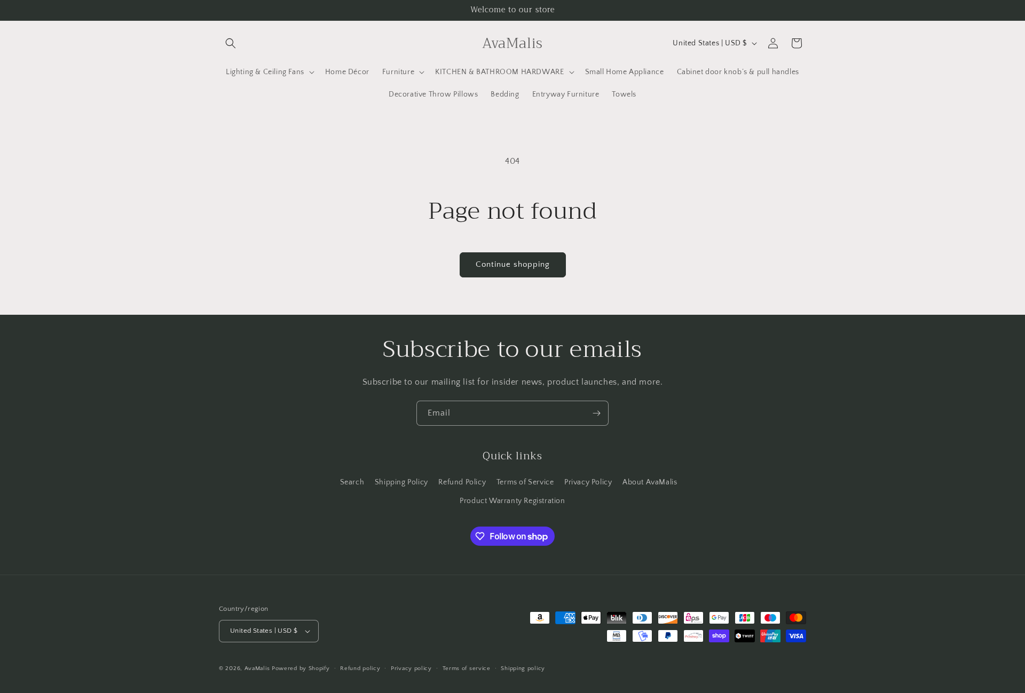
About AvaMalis (649, 482)
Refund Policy (462, 482)
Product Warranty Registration (512, 501)
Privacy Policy (588, 482)
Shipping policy (523, 668)
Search (352, 482)
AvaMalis (257, 668)
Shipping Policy (401, 482)
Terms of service (467, 668)
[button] (230, 43)
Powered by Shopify (301, 668)
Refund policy (360, 668)
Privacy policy (411, 668)
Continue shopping (513, 264)
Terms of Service (525, 482)
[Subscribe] (596, 413)
